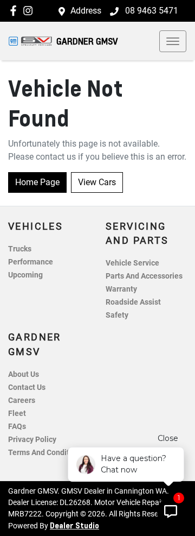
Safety (117, 315)
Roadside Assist (133, 302)
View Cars (97, 182)
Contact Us (27, 387)
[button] (172, 41)
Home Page (37, 182)
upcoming (25, 275)
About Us (23, 374)
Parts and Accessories (144, 276)
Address (85, 10)
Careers (21, 400)
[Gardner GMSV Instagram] (30, 10)
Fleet (17, 413)
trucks (19, 249)
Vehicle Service (132, 263)
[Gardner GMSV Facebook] (15, 10)
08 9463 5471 (150, 10)
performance (30, 262)
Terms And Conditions (46, 452)
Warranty (121, 289)
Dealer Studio (74, 525)
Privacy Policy (32, 439)
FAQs (17, 426)
